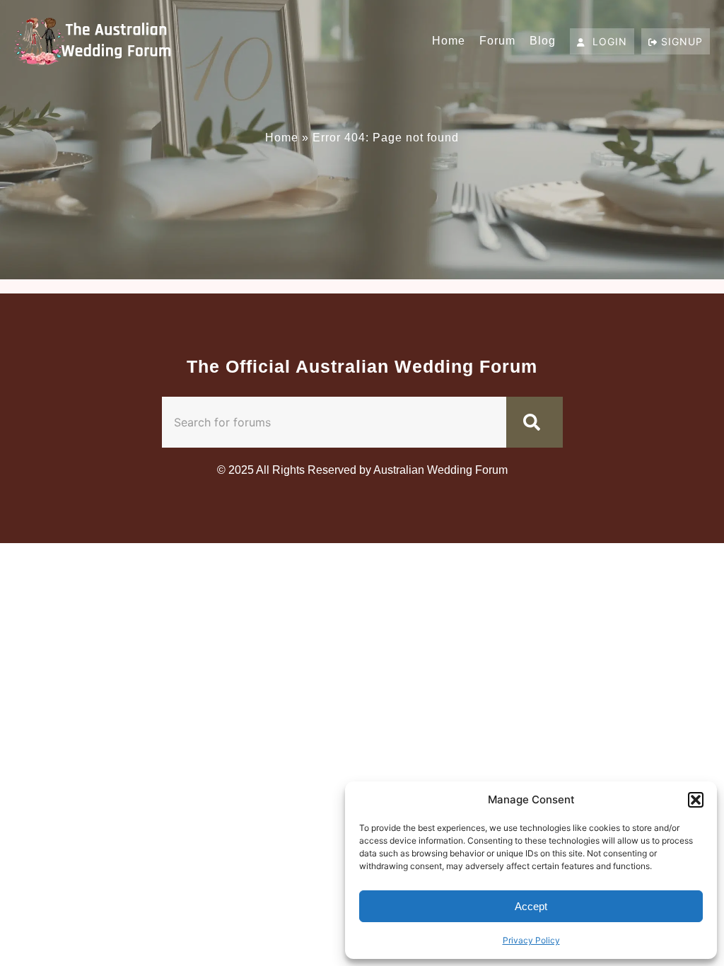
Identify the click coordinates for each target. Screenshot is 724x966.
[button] (696, 800)
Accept (531, 906)
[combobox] (334, 422)
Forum (497, 41)
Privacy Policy (531, 940)
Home (448, 41)
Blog (543, 41)
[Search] (534, 422)
